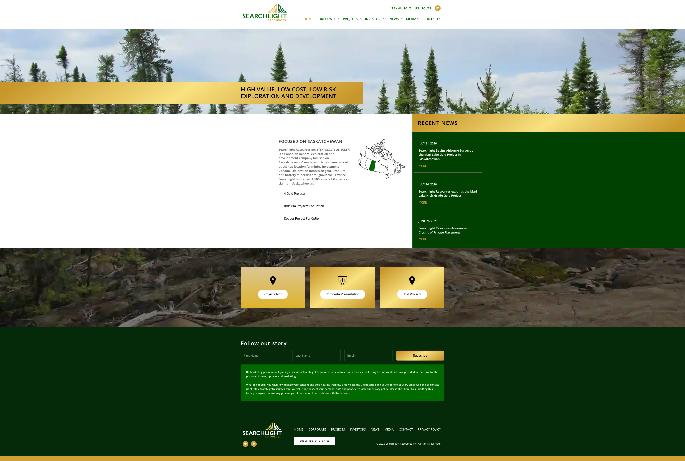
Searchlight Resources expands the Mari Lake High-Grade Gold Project (448, 193)
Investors (373, 19)
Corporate (326, 19)
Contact (431, 19)
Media (411, 19)
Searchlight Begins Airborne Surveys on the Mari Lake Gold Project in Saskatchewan (447, 154)
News (394, 19)
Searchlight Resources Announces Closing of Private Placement (443, 230)
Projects (350, 19)
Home (308, 19)
